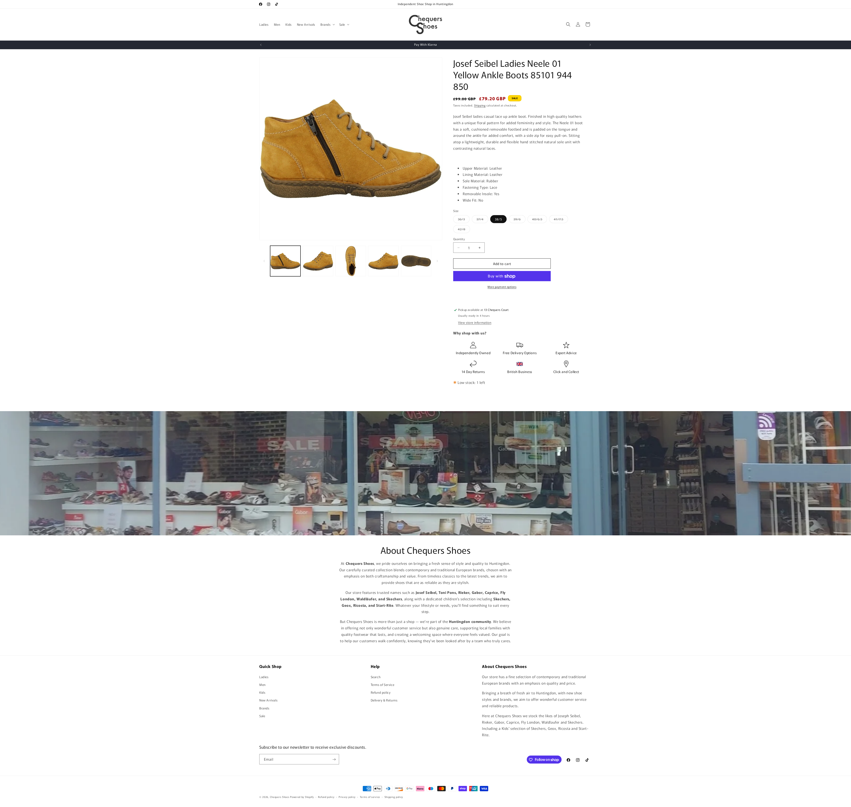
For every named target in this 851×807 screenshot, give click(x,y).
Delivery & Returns (384, 700)
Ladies (264, 676)
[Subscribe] (334, 759)
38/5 (498, 219)
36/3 (464, 220)
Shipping (480, 105)
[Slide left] (264, 261)
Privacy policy (347, 796)
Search (376, 676)
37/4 (482, 220)
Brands (264, 708)
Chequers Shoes (279, 797)
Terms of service (370, 796)
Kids (262, 692)
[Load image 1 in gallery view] (285, 261)
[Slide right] (437, 261)
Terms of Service (382, 684)
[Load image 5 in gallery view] (416, 261)
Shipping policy (394, 796)
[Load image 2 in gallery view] (318, 261)
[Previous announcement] (261, 45)
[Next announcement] (590, 45)
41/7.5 (561, 220)
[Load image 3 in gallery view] (351, 261)
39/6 (519, 220)
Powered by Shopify (302, 797)
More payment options (502, 287)
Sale (262, 715)
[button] (327, 24)
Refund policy (381, 692)
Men (262, 684)
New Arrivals (268, 700)
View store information (474, 322)
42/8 (464, 230)
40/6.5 (539, 220)
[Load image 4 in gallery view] (383, 261)
